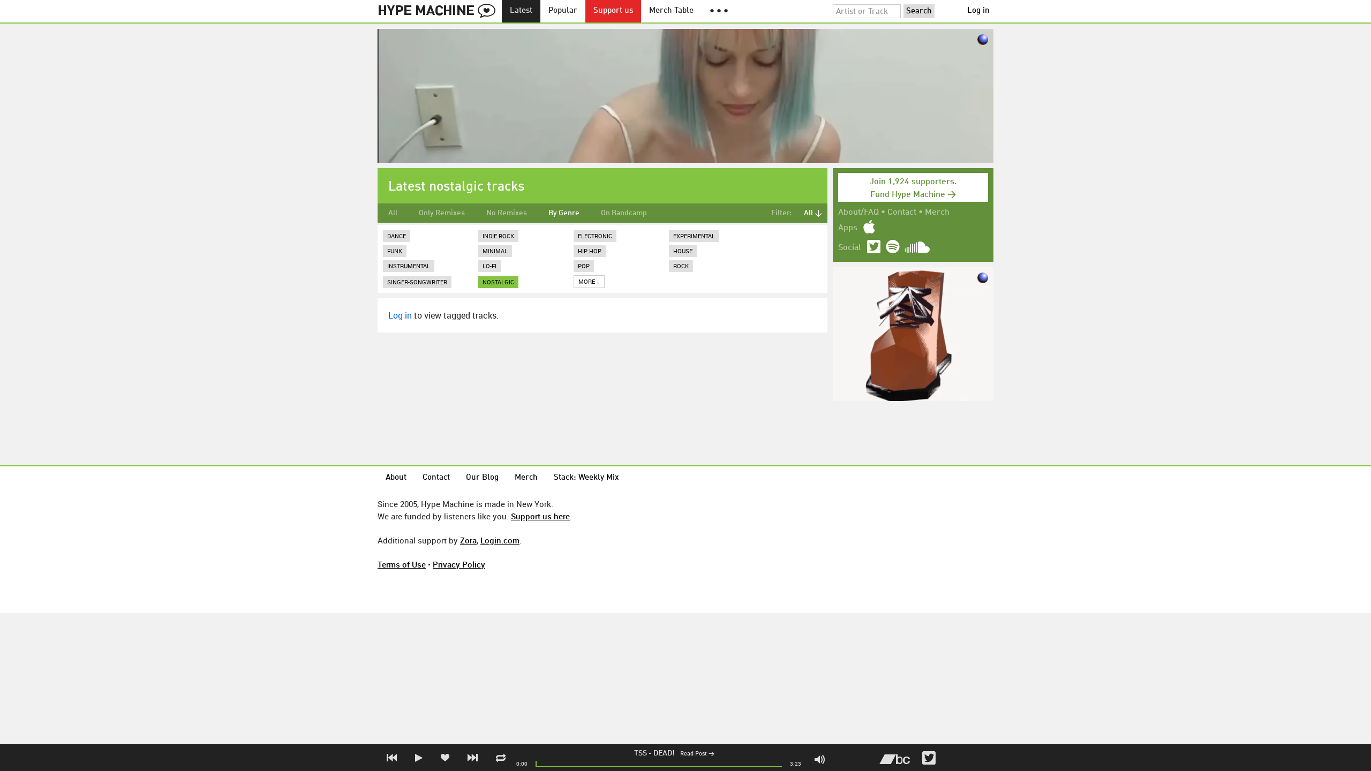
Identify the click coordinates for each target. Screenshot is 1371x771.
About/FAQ (858, 212)
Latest (521, 11)
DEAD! (664, 753)
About (396, 478)
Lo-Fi (489, 266)
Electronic (595, 236)
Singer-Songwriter (417, 282)
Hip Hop (589, 251)
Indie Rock (498, 236)
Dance (396, 236)
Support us (613, 11)
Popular (562, 11)
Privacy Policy (459, 564)
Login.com (499, 540)
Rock (681, 266)
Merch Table (671, 11)
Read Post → (697, 754)
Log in (978, 11)
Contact (901, 212)
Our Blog (482, 478)
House (682, 251)
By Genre (563, 213)
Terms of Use (402, 564)
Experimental (694, 236)
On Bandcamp (624, 213)
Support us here (540, 516)
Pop (584, 266)
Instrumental (408, 266)
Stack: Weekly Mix (586, 478)
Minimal (495, 251)
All (392, 213)
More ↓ (589, 281)
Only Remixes (442, 213)
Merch (937, 212)
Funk (394, 251)
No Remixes (506, 213)
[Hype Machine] (440, 11)
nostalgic (498, 282)
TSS (640, 753)
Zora (468, 540)
